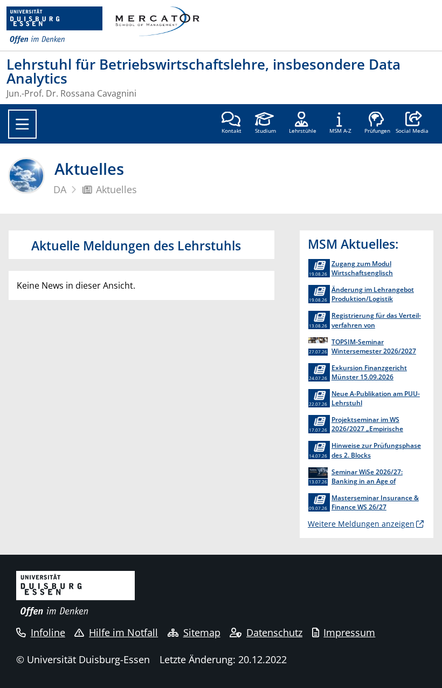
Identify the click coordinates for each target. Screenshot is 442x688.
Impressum (349, 632)
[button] (412, 123)
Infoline (48, 632)
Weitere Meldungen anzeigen (361, 524)
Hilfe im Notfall (123, 632)
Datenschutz (274, 632)
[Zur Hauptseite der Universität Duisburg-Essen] (54, 25)
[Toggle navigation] (22, 124)
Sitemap (201, 632)
